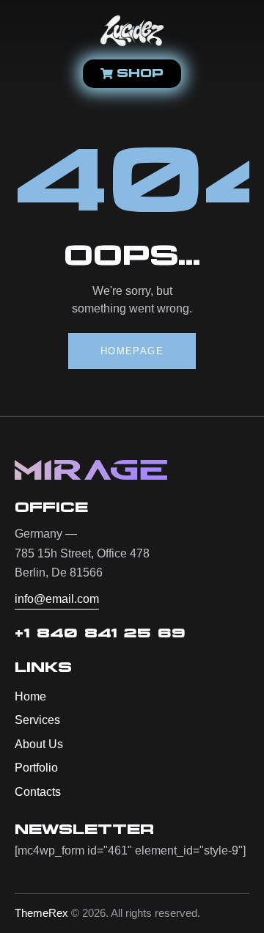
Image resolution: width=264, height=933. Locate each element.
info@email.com (57, 599)
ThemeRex (41, 913)
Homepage (132, 350)
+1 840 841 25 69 (100, 634)
